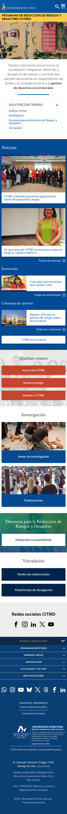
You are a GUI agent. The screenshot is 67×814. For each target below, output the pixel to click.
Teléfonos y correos (43, 786)
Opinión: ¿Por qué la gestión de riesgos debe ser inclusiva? (45, 317)
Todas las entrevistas (47, 295)
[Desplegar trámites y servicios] (63, 641)
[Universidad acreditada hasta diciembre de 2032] (39, 734)
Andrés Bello (29, 772)
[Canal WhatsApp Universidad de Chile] (4, 690)
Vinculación (15, 128)
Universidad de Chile (31, 798)
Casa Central (43, 766)
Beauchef (43, 772)
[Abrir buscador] (57, 6)
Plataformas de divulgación (33, 590)
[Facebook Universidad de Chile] (54, 690)
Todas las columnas (48, 329)
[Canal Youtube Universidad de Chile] (21, 690)
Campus (17, 772)
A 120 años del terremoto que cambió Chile (46, 283)
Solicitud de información (33, 713)
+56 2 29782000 (22, 786)
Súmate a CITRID (33, 395)
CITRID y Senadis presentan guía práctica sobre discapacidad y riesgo (30, 198)
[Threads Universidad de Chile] (46, 690)
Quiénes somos (18, 110)
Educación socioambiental (33, 539)
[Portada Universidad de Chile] (19, 6)
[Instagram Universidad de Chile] (12, 690)
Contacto (43, 789)
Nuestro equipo (33, 382)
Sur (50, 776)
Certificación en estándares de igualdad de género (36, 749)
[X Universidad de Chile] (38, 690)
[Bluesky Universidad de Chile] (29, 690)
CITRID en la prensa (33, 339)
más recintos (33, 779)
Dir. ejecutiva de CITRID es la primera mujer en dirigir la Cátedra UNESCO (33, 251)
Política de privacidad (33, 802)
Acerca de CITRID (33, 370)
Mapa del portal (27, 789)
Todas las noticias (49, 260)
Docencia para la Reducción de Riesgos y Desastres (33, 122)
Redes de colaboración (34, 574)
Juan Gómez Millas (37, 776)
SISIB (17, 798)
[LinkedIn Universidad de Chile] (63, 690)
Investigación (16, 115)
